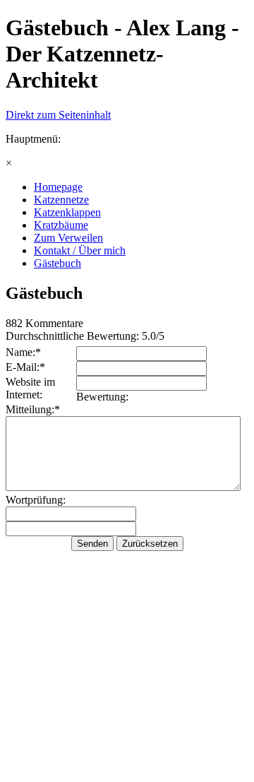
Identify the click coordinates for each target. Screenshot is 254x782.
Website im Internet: (30, 388)
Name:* (23, 352)
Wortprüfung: (36, 500)
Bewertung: (102, 397)
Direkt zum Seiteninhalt (58, 115)
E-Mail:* (25, 367)
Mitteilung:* (33, 409)
